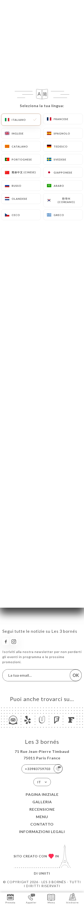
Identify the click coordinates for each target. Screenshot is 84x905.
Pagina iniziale (42, 794)
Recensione (42, 809)
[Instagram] (13, 641)
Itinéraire (72, 902)
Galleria (42, 802)
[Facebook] (5, 641)
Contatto (42, 824)
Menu (42, 816)
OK (76, 675)
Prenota (10, 902)
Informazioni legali (42, 831)
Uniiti (44, 873)
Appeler (31, 902)
